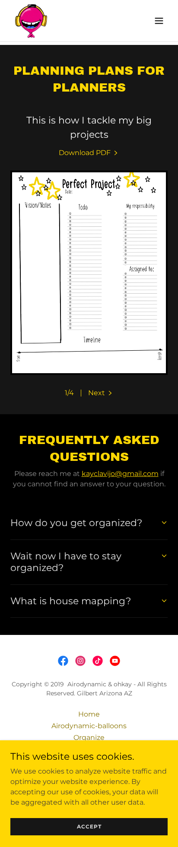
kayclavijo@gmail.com (120, 473)
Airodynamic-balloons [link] (89, 726)
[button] (159, 20)
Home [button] (89, 714)
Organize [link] (89, 737)
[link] (31, 20)
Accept (89, 826)
